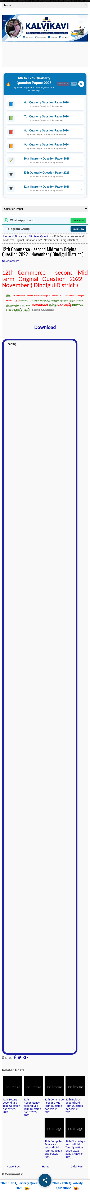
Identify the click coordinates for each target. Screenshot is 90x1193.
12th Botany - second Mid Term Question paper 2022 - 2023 (11, 1106)
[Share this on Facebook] (15, 1058)
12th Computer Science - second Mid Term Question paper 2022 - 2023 (53, 1149)
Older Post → (79, 1166)
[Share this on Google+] (25, 1058)
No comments (10, 261)
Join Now (78, 220)
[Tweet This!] (19, 1058)
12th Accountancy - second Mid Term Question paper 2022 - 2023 (32, 1107)
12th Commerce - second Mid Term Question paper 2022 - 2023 (54, 1106)
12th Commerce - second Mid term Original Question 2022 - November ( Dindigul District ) (42, 252)
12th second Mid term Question (32, 236)
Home (7, 236)
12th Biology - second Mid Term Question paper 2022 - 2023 (74, 1106)
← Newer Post (12, 1166)
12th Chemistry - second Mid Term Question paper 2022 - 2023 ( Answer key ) (75, 1149)
